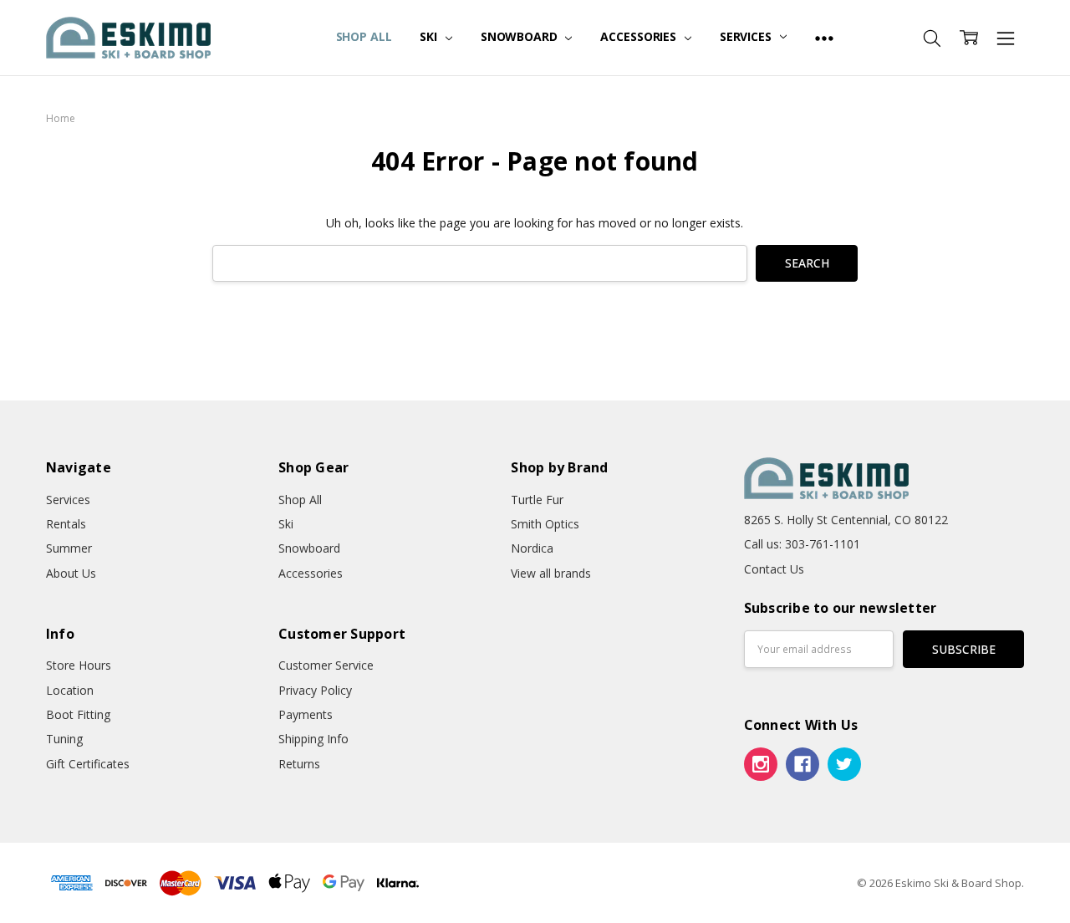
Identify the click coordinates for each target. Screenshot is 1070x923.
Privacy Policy (315, 690)
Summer (69, 548)
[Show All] (824, 37)
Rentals (66, 524)
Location (70, 690)
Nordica (532, 548)
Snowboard (521, 36)
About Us (71, 573)
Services (747, 36)
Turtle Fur (537, 499)
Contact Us (774, 569)
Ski (430, 36)
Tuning (64, 739)
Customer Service (326, 665)
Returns (299, 764)
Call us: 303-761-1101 (802, 544)
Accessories (639, 36)
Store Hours (78, 665)
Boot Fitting (78, 714)
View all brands (551, 573)
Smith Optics (545, 524)
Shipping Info (313, 739)
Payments (305, 714)
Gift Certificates (88, 764)
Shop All (364, 36)
